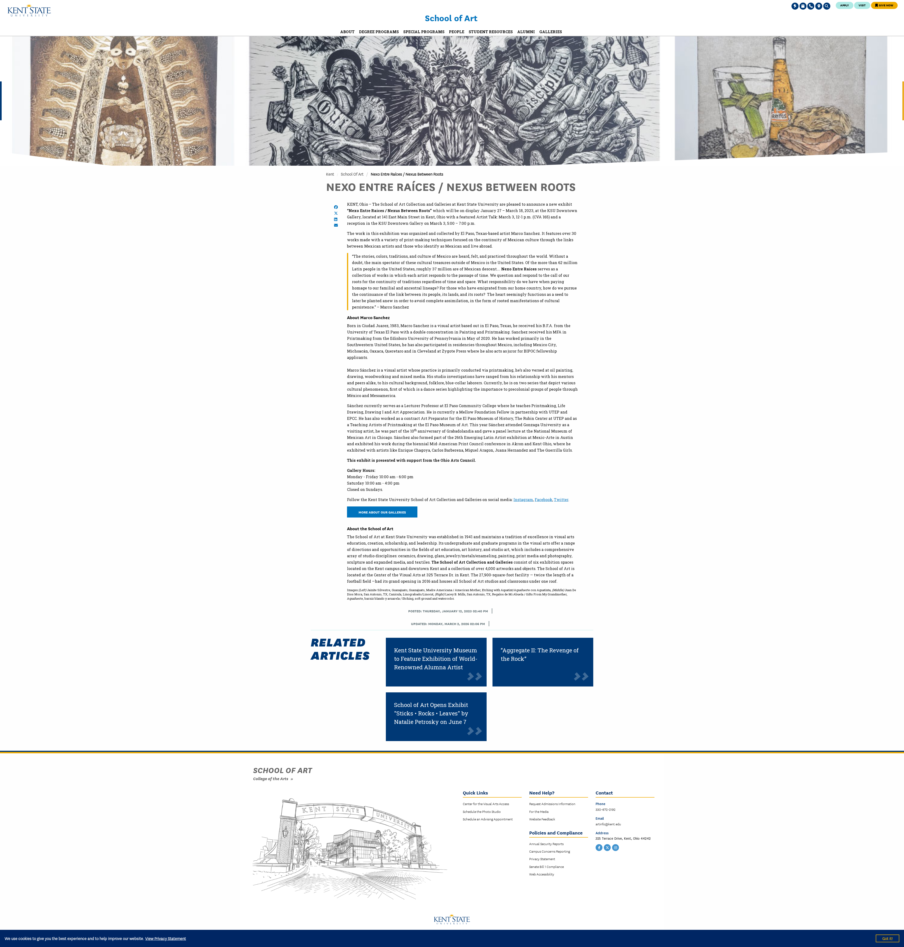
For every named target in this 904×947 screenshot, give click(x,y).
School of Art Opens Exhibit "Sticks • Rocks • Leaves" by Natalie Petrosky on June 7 (431, 713)
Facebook (543, 499)
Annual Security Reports (546, 843)
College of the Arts (270, 778)
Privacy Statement (542, 858)
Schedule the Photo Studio (482, 811)
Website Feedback (542, 819)
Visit (862, 5)
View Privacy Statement (165, 938)
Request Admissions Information (552, 803)
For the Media (539, 811)
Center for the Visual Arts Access (486, 803)
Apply (844, 5)
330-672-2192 (605, 809)
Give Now (885, 5)
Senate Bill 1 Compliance (546, 866)
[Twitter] (607, 847)
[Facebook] (599, 847)
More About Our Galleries (382, 512)
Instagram (523, 499)
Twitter (561, 499)
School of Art (451, 17)
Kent (330, 174)
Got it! (887, 938)
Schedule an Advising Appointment (488, 819)
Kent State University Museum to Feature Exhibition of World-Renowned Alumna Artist (435, 658)
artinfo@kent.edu (608, 824)
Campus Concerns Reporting (549, 851)
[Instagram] (615, 847)
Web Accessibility (541, 874)
